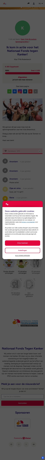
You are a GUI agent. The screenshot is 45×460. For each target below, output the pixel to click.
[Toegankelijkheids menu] (42, 457)
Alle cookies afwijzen (22, 255)
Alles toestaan (22, 243)
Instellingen (22, 250)
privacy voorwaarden (28, 222)
